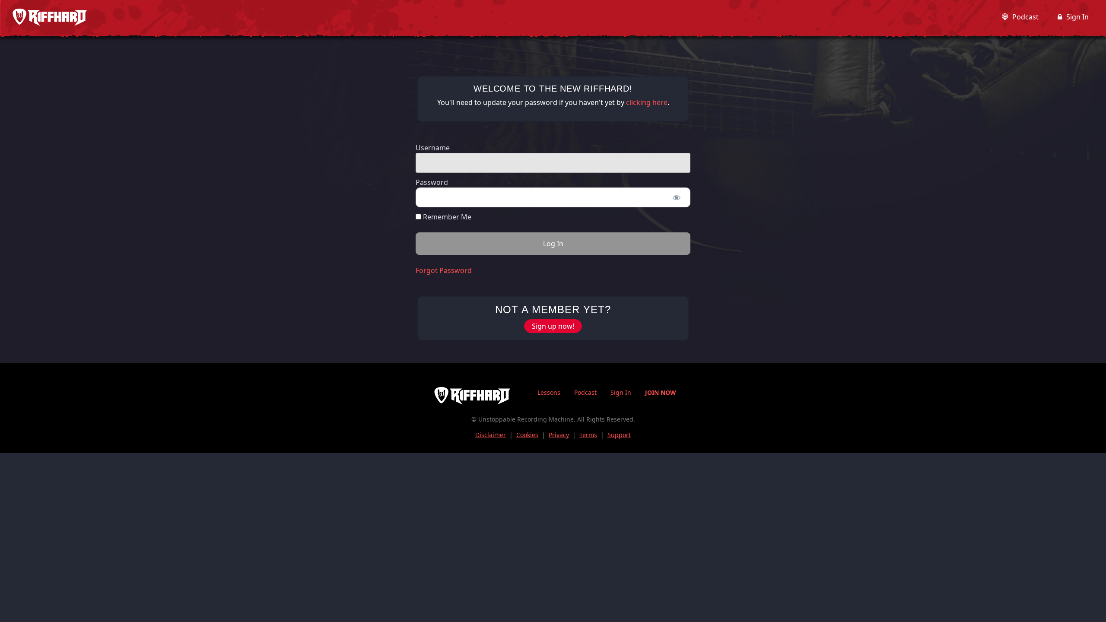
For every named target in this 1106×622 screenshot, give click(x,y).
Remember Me (446, 217)
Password (432, 182)
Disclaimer (490, 435)
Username (433, 147)
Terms (588, 435)
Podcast (1025, 17)
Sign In (1077, 17)
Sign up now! (553, 326)
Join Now (660, 392)
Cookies (527, 435)
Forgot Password (444, 270)
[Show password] (676, 197)
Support (619, 435)
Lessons (548, 392)
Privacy (559, 435)
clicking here (646, 102)
